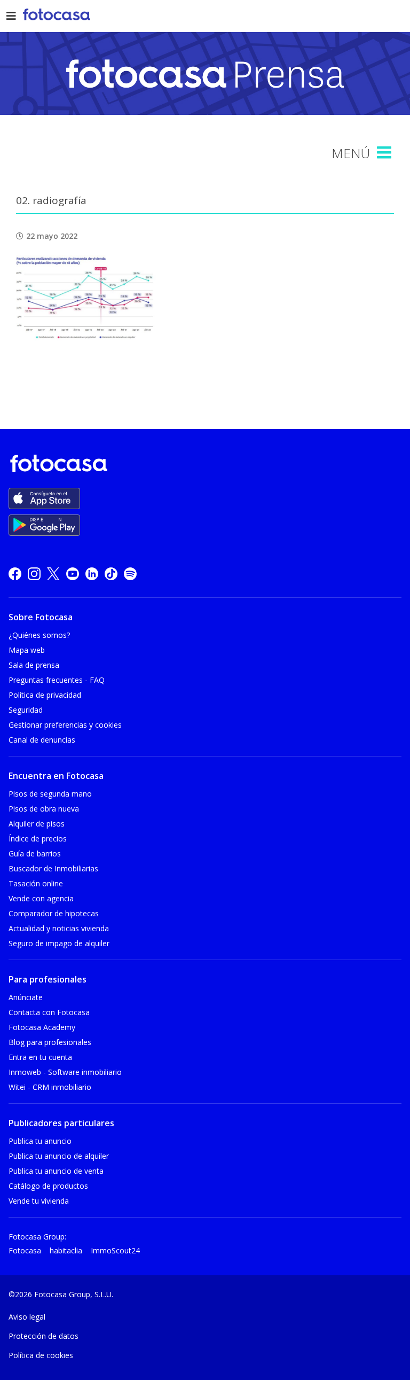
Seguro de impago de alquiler (59, 943)
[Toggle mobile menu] (385, 152)
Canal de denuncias (42, 740)
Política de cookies (41, 1355)
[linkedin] (91, 573)
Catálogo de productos (48, 1186)
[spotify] (130, 573)
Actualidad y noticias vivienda (59, 928)
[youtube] (72, 573)
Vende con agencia (41, 898)
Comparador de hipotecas (54, 913)
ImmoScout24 (115, 1250)
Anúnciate (26, 997)
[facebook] (15, 573)
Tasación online (36, 883)
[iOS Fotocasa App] (44, 498)
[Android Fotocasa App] (44, 525)
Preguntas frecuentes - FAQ (57, 680)
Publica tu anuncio (40, 1141)
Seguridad (26, 710)
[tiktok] (111, 573)
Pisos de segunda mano (50, 794)
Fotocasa (25, 1250)
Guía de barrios (35, 853)
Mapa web (27, 650)
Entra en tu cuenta (40, 1057)
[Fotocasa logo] (203, 465)
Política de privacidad (45, 695)
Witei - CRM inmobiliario (50, 1087)
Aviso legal (27, 1317)
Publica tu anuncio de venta (56, 1171)
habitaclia (66, 1250)
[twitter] (53, 573)
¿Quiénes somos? (39, 635)
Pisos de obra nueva (44, 809)
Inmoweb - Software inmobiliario (65, 1072)
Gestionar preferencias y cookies (65, 725)
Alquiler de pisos (37, 823)
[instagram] (34, 573)
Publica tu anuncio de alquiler (59, 1156)
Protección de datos (43, 1336)
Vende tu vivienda (39, 1201)
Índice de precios (38, 838)
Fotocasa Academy (42, 1027)
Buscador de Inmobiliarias (53, 868)
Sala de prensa (34, 665)
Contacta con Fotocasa (49, 1012)
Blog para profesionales (50, 1042)
